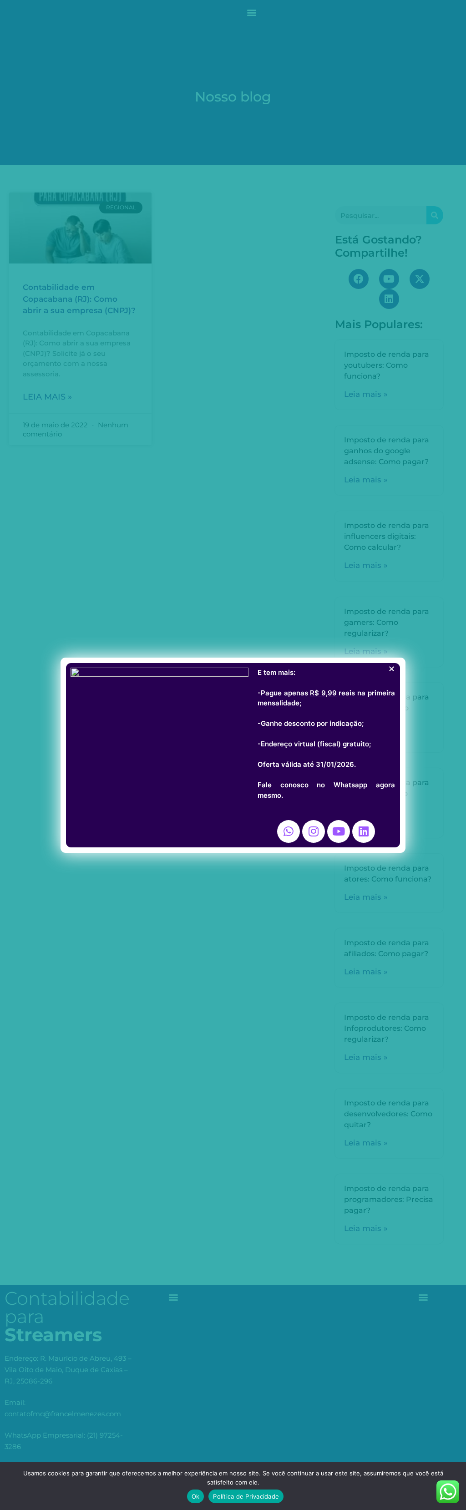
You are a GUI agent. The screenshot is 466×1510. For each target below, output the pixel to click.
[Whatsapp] (288, 831)
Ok (196, 1496)
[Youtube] (338, 831)
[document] (233, 755)
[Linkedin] (363, 831)
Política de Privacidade (246, 1496)
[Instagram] (313, 831)
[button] (391, 668)
